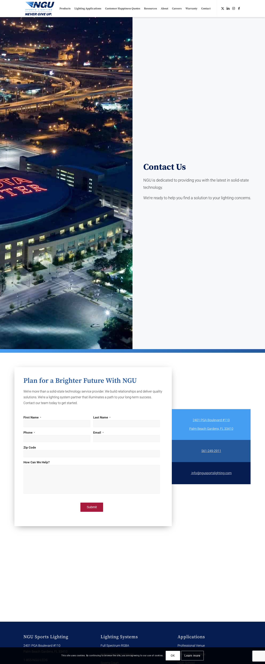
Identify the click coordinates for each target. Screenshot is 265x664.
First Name (32, 417)
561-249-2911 (211, 451)
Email (98, 432)
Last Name (102, 417)
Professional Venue (191, 645)
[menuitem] (65, 8)
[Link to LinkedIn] (228, 8)
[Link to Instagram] (233, 8)
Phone (29, 432)
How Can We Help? (36, 462)
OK (173, 655)
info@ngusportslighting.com (211, 473)
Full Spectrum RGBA (115, 645)
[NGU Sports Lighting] (39, 8)
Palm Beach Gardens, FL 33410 (211, 429)
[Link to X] (222, 8)
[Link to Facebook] (239, 8)
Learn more (192, 655)
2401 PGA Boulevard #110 (211, 420)
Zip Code (29, 447)
